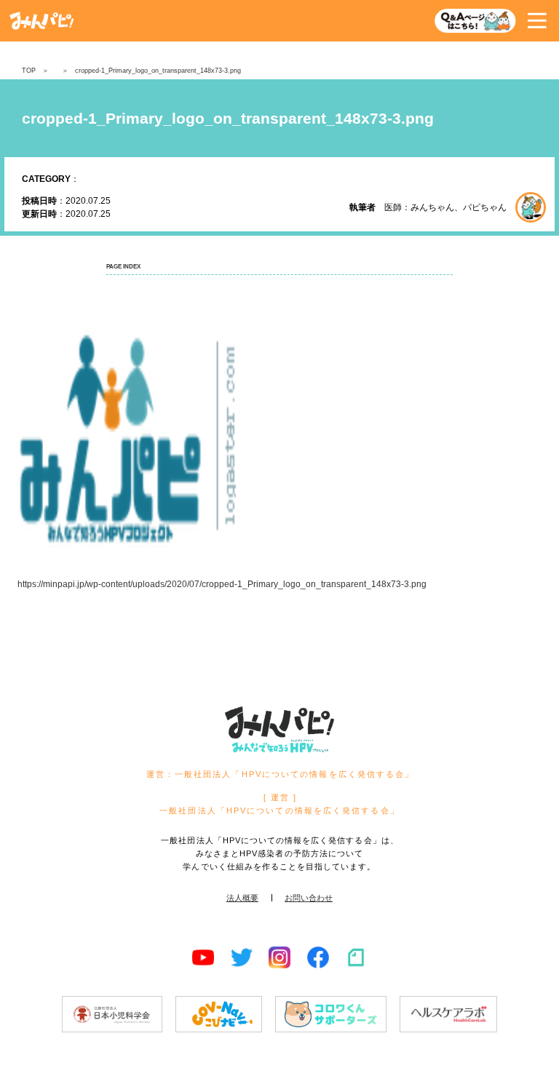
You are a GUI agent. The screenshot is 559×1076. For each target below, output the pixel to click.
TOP (29, 70)
